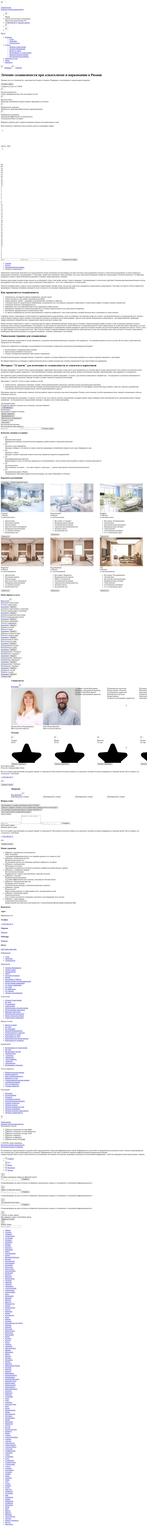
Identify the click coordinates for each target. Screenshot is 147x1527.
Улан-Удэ (8, 1489)
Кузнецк (8, 1338)
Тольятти (8, 1478)
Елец (7, 1294)
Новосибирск (10, 1387)
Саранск (8, 1439)
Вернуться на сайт (8, 1219)
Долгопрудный (10, 1288)
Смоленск (8, 1453)
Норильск (8, 1393)
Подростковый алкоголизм (15, 1010)
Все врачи (15, 686)
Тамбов (8, 1474)
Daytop (7, 977)
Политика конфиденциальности (12, 1145)
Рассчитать (5, 422)
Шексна (8, 1513)
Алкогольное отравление (14, 1018)
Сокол (7, 1455)
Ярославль (9, 1524)
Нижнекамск (10, 1377)
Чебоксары (9, 1501)
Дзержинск (9, 1286)
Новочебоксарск (11, 1389)
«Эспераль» (9, 1055)
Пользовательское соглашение (12, 1147)
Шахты (7, 1511)
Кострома (8, 1329)
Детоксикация (10, 972)
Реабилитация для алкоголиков (16, 1008)
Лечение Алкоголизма (17, 47)
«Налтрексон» (10, 1063)
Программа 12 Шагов (13, 979)
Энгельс (8, 1518)
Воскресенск (10, 1279)
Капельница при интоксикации (16, 1038)
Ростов (7, 1427)
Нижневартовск (11, 1375)
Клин (7, 1317)
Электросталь (10, 1516)
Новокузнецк (10, 1383)
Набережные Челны (12, 1366)
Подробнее (5, 607)
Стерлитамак (10, 1464)
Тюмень (8, 1485)
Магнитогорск (10, 1348)
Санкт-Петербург (11, 1437)
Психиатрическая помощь (19, 56)
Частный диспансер (12, 975)
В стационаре (10, 1004)
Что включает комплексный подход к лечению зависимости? (22, 810)
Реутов (7, 1426)
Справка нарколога (12, 1086)
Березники (9, 1249)
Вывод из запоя (15, 51)
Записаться (5, 536)
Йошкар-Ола (10, 1304)
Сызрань (8, 1468)
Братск (7, 1255)
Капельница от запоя (13, 1035)
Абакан (8, 1230)
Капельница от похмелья (14, 1040)
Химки (7, 1499)
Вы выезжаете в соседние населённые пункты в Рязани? (20, 805)
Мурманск (9, 1360)
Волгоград (9, 1267)
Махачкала (9, 1352)
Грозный (8, 1280)
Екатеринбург (10, 1292)
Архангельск (10, 1236)
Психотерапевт (10, 1095)
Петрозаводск (10, 1414)
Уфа (6, 1495)
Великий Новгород (12, 1257)
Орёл (7, 1400)
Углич (7, 1487)
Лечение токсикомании (13, 993)
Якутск (7, 1522)
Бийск (7, 1251)
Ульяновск (9, 1491)
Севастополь (10, 1443)
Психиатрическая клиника (15, 1101)
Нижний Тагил (10, 1381)
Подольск (8, 1416)
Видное (8, 1259)
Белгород (8, 1248)
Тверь (7, 1476)
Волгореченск (10, 1271)
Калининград (10, 1308)
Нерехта (8, 1371)
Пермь (7, 1412)
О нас (11, 39)
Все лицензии (16, 795)
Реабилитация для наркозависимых (18, 981)
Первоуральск (10, 1410)
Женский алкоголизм (13, 1012)
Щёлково (8, 1515)
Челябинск (9, 1503)
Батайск (8, 1246)
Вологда (8, 1275)
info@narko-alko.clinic (9, 949)
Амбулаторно (10, 1006)
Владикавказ (10, 1263)
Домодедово (9, 1290)
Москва (8, 1356)
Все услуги (5, 601)
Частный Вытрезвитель (13, 1031)
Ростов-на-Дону (11, 1429)
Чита (7, 1509)
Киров (7, 1313)
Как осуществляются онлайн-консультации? (16, 812)
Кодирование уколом (13, 1052)
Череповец (9, 1505)
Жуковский (9, 1296)
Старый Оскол (10, 1462)
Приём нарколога (11, 1074)
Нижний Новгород (12, 1379)
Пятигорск (9, 1422)
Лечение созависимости (14, 1113)
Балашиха (8, 1242)
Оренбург (8, 1402)
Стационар (5, 482)
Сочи (7, 1458)
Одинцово (9, 1397)
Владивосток (10, 1261)
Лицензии (13, 41)
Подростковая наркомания (15, 983)
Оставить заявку (47, 428)
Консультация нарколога (14, 1076)
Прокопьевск (10, 1418)
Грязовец (8, 1282)
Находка (8, 1369)
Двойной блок (10, 1053)
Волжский (9, 1273)
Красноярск (9, 1335)
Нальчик (8, 1367)
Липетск (8, 1344)
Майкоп (8, 1350)
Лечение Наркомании (17, 49)
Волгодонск (9, 1269)
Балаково (8, 1240)
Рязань (7, 1433)
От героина (9, 991)
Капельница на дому (12, 1036)
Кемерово (8, 1311)
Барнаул (8, 1244)
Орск (7, 1406)
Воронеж (8, 1277)
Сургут (7, 1466)
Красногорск (10, 1331)
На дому (8, 1002)
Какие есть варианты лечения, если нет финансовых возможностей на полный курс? (29, 807)
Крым (7, 1337)
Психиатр (8, 1093)
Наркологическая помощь (18, 55)
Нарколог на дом (11, 58)
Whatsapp (8, 68)
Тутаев (7, 1484)
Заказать (13, 607)
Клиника (8, 37)
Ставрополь (9, 1460)
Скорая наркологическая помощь (17, 1080)
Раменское (9, 1424)
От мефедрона (10, 989)
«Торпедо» (9, 1061)
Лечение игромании (12, 1109)
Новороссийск (10, 1385)
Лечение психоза (11, 1105)
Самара (8, 1435)
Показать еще (6, 676)
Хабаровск (9, 1497)
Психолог (8, 1097)
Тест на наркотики (12, 1084)
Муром (7, 1362)
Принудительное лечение (14, 1016)
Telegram (18, 68)
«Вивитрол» (9, 1057)
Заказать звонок (24, 23)
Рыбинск (8, 1431)
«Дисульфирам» (11, 1059)
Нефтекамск (9, 1373)
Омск (7, 1398)
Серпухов (8, 1449)
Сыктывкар (9, 1470)
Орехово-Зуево (10, 1404)
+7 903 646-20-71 (11, 23)
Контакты (8, 62)
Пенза (7, 1408)
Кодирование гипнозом (13, 1065)
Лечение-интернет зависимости (17, 1111)
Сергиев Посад (10, 1447)
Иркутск (8, 1302)
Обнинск (8, 1395)
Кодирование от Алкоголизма (20, 53)
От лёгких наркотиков (13, 985)
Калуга (7, 1309)
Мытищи (8, 1364)
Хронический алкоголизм (14, 1014)
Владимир (9, 1265)
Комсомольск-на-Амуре (14, 1323)
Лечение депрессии (12, 1103)
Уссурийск (9, 1493)
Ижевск (8, 1300)
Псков (7, 1420)
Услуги (7, 45)
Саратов (8, 1441)
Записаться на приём (70, 259)
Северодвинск (10, 1445)
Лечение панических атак (14, 1107)
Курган (7, 1340)
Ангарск (8, 1232)
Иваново (8, 1298)
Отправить (65, 823)
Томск (7, 1480)
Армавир (8, 1234)
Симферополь (10, 1451)
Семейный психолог (12, 1099)
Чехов (7, 1507)
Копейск (8, 1325)
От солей (8, 987)
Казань (7, 1306)
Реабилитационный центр (19, 482)
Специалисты (14, 43)
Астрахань (9, 1238)
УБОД (7, 974)
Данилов (8, 1284)
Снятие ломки (10, 970)
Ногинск (8, 1391)
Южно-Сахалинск (11, 1520)
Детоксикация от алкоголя (15, 1033)
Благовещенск (10, 1253)
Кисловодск (9, 1315)
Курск (7, 1342)
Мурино (8, 1358)
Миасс (7, 1354)
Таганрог (8, 1472)
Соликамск (9, 1456)
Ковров (8, 1319)
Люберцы (8, 1346)
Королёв (8, 1327)
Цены (7, 60)
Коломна (8, 1321)
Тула (7, 1482)
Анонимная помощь (12, 1082)
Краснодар (9, 1333)
